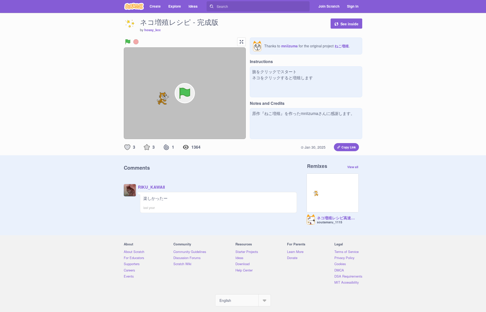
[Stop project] (136, 42)
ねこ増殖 (342, 45)
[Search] (212, 6)
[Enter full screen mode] (241, 41)
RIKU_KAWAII (151, 187)
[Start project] (128, 42)
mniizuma (289, 45)
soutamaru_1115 (329, 222)
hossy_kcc (152, 30)
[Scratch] (134, 6)
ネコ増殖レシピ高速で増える (337, 218)
